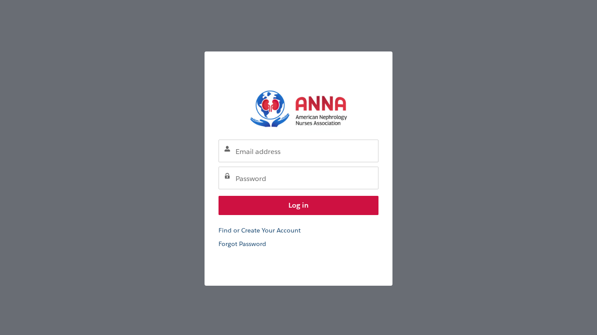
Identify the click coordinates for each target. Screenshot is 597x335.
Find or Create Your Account (260, 230)
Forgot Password (242, 244)
